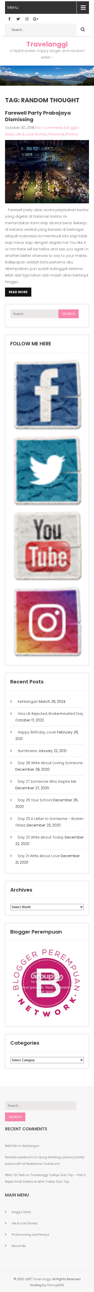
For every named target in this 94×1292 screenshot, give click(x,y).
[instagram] (27, 19)
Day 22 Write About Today (41, 837)
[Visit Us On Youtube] (47, 581)
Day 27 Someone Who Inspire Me (47, 781)
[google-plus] (35, 19)
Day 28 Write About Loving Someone (50, 762)
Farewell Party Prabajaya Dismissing (38, 116)
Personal (56, 134)
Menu (13, 7)
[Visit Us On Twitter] (47, 505)
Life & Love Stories (31, 134)
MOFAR (12, 1146)
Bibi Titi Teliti (16, 1175)
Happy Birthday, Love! (37, 732)
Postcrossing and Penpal (30, 1234)
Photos (71, 134)
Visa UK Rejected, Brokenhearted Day (50, 713)
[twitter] (18, 19)
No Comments (50, 127)
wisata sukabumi (20, 1157)
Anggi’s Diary (21, 1212)
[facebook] (9, 19)
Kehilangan (28, 701)
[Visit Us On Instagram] (47, 656)
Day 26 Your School (35, 800)
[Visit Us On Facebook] (47, 429)
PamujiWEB (55, 1285)
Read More (18, 292)
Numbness (27, 750)
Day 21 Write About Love (39, 855)
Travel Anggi (41, 1279)
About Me (19, 1246)
